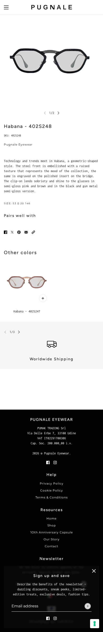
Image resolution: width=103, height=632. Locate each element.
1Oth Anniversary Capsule (51, 532)
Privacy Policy (51, 483)
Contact (51, 546)
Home (51, 518)
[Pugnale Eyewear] (52, 7)
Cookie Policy (51, 490)
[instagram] (55, 618)
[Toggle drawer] (6, 7)
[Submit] (88, 606)
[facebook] (48, 618)
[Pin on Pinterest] (19, 231)
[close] (94, 571)
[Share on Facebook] (5, 231)
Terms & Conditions (51, 497)
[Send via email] (26, 231)
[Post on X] (12, 231)
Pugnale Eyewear (18, 144)
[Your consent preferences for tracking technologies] (94, 623)
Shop (51, 525)
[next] (58, 113)
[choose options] (43, 298)
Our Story (52, 539)
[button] (33, 231)
